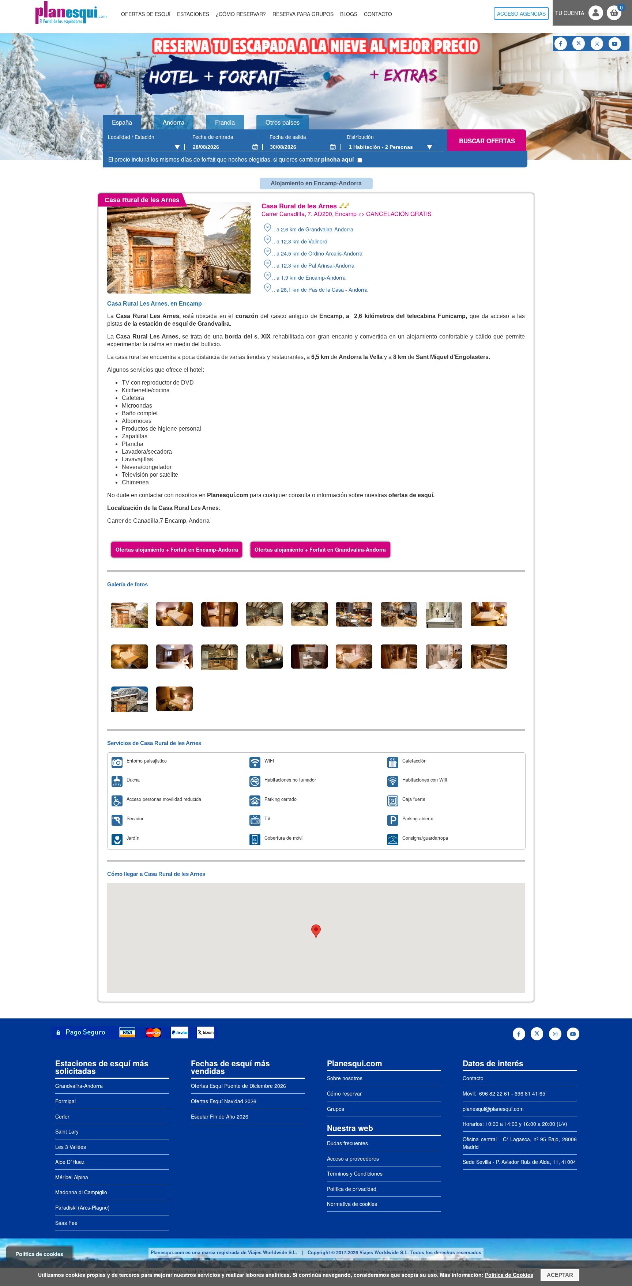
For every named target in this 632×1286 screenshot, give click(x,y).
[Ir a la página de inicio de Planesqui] (70, 23)
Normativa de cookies (352, 1203)
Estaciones (193, 14)
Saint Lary (67, 1131)
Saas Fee (66, 1222)
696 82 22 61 (494, 1093)
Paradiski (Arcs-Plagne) (82, 1207)
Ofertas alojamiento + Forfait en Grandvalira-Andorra (320, 549)
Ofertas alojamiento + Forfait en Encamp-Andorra (177, 549)
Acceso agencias (521, 13)
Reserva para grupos (303, 14)
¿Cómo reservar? (241, 14)
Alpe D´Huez (69, 1161)
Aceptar (560, 1275)
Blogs (348, 14)
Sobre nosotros (344, 1078)
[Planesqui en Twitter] (578, 43)
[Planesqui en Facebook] (560, 43)
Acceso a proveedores (353, 1158)
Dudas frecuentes (347, 1143)
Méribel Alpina (71, 1177)
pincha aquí (337, 159)
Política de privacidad (351, 1188)
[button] (316, 931)
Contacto (378, 14)
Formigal (65, 1101)
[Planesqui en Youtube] (615, 43)
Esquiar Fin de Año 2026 (219, 1116)
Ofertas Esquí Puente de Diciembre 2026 (238, 1085)
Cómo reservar (344, 1093)
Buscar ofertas (487, 140)
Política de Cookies (509, 1274)
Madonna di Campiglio (81, 1192)
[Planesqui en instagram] (597, 43)
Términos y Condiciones (355, 1173)
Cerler (62, 1116)
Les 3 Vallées (70, 1146)
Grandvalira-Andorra (79, 1085)
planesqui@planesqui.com (493, 1108)
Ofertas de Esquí (145, 14)
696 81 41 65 (530, 1093)
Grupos (335, 1108)
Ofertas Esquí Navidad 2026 (223, 1101)
